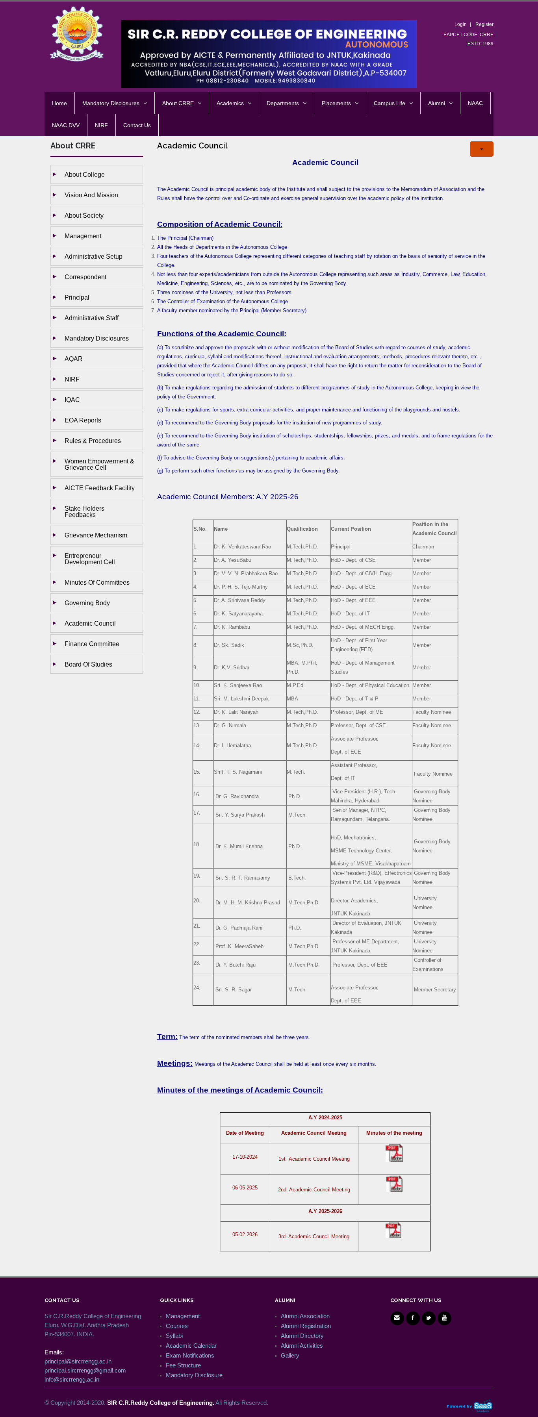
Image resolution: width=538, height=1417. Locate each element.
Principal (77, 297)
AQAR (74, 358)
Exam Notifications (190, 1355)
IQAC (72, 399)
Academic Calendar (191, 1345)
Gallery (290, 1355)
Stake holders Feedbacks (84, 511)
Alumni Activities (302, 1345)
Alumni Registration (306, 1326)
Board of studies (88, 664)
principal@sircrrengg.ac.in (78, 1361)
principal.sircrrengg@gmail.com (85, 1370)
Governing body (87, 602)
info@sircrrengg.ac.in (72, 1379)
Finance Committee (92, 643)
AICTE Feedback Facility (100, 487)
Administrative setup (93, 256)
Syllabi (174, 1335)
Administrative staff (92, 317)
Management (83, 235)
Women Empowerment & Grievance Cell (99, 464)
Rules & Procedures (93, 440)
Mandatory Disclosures (97, 338)
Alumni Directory (302, 1335)
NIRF (72, 379)
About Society (84, 215)
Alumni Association (305, 1316)
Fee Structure (183, 1365)
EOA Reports (83, 420)
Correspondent (85, 276)
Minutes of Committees (97, 582)
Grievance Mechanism (96, 535)
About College (85, 174)
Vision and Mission (91, 194)
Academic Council (90, 623)
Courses (177, 1326)
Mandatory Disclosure (194, 1375)
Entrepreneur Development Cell (90, 558)
